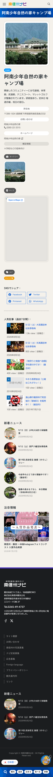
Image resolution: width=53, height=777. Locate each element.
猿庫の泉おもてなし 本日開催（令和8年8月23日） (32, 490)
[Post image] (10, 433)
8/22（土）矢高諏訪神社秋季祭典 (36, 345)
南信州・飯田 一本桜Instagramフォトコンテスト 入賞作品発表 (25, 545)
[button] (16, 294)
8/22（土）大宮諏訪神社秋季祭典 (36, 326)
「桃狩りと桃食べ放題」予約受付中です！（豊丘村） (36, 364)
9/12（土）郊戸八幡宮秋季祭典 (32, 446)
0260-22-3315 (13, 128)
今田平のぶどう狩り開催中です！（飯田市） (33, 476)
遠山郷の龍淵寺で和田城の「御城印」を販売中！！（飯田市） (36, 401)
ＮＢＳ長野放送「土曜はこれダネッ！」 (36, 381)
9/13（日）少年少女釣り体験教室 (32, 431)
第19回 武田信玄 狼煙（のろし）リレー (33, 461)
